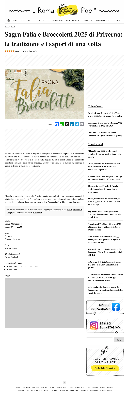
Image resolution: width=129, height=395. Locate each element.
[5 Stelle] (14, 51)
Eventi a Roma (26, 21)
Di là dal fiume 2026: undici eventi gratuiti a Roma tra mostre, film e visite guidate (104, 153)
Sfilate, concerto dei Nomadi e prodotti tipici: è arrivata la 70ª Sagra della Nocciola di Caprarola (104, 166)
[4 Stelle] (12, 51)
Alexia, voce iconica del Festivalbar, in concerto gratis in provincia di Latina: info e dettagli (104, 201)
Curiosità (88, 21)
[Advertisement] (64, 60)
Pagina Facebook (11, 257)
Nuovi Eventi (95, 144)
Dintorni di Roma (73, 21)
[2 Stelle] (8, 51)
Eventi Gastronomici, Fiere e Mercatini (22, 266)
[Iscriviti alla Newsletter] (105, 375)
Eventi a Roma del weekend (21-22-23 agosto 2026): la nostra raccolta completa (105, 114)
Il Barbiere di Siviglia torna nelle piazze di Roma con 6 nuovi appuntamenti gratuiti (104, 264)
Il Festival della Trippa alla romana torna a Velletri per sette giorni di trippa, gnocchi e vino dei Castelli (105, 277)
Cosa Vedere (41, 21)
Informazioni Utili (103, 21)
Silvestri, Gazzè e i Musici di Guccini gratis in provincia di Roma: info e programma (103, 188)
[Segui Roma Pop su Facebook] (105, 314)
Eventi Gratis (12, 269)
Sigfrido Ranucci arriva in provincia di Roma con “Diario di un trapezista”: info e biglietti (105, 252)
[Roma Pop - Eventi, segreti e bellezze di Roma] (64, 11)
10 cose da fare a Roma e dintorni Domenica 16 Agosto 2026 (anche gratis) (105, 134)
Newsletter (37, 212)
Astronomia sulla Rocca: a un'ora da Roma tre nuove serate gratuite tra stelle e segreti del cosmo (105, 290)
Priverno (8, 235)
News (15, 21)
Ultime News (95, 106)
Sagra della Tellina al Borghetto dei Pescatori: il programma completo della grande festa (104, 214)
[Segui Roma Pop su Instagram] (105, 333)
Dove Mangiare (56, 21)
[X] (66, 124)
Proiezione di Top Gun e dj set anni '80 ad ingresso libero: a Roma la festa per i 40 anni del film (104, 226)
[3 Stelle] (10, 51)
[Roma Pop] (9, 20)
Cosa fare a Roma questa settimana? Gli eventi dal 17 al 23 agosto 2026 (105, 124)
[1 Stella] (6, 51)
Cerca (117, 21)
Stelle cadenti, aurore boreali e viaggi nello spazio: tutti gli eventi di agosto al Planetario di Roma (104, 239)
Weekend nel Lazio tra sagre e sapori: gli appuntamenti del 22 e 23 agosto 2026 (105, 178)
